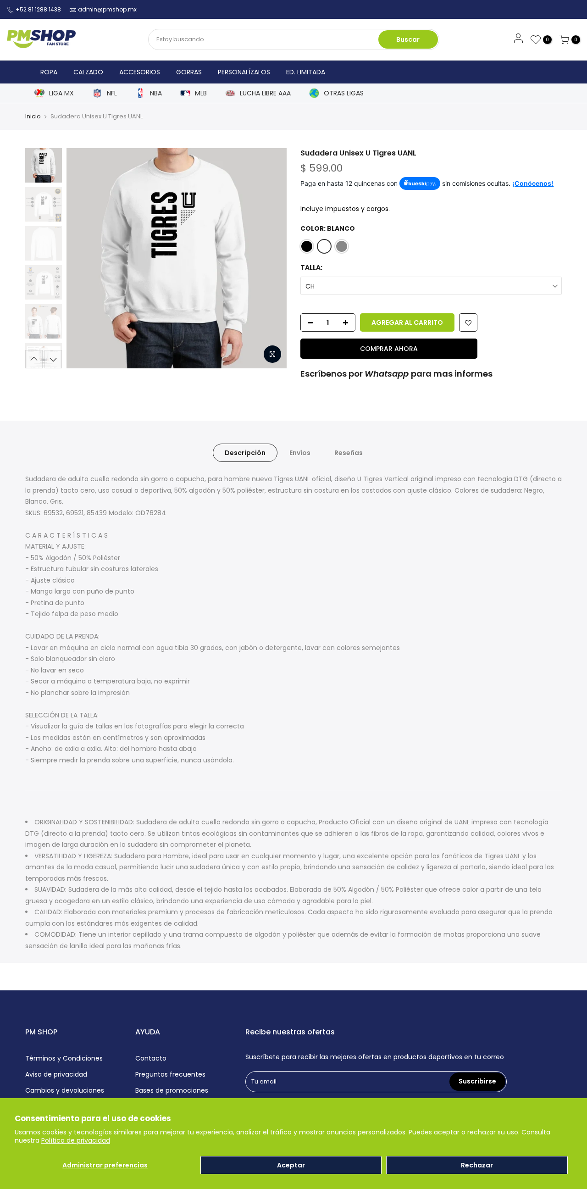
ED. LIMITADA (305, 72)
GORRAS (189, 72)
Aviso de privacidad (56, 1074)
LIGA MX (61, 93)
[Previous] (82, 258)
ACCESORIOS (139, 72)
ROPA (48, 72)
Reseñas (348, 452)
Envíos (299, 452)
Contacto (150, 1058)
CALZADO (88, 72)
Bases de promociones (171, 1090)
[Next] (270, 258)
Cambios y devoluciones (64, 1090)
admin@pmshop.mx (107, 9)
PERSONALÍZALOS (244, 72)
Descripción (245, 452)
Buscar (408, 39)
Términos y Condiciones (64, 1058)
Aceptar (291, 1165)
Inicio (33, 116)
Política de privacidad (75, 1140)
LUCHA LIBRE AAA (265, 93)
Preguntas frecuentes (170, 1074)
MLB (201, 93)
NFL (112, 93)
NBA (156, 93)
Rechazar (477, 1165)
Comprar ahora (389, 348)
